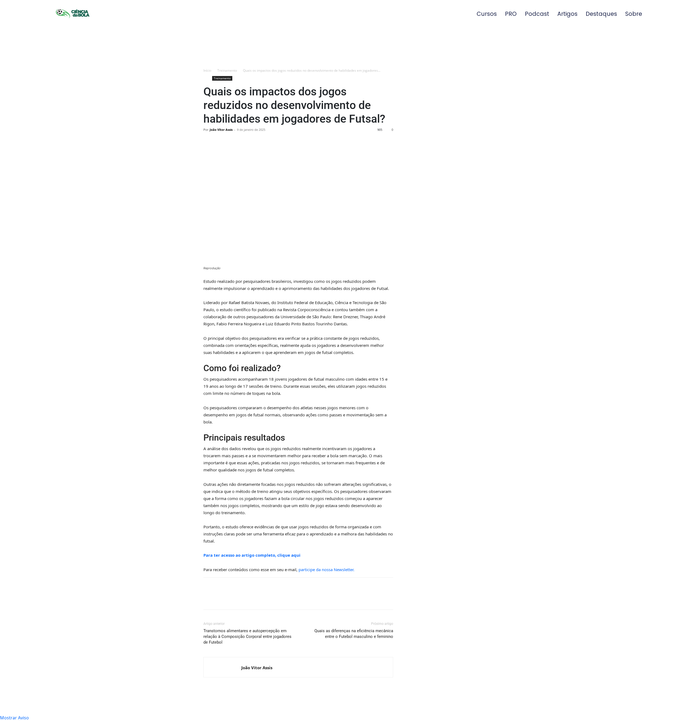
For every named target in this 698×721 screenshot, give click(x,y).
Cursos (487, 14)
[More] (259, 142)
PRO (511, 14)
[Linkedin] (233, 142)
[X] (221, 142)
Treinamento (227, 70)
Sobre (633, 14)
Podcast (537, 14)
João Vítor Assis (221, 130)
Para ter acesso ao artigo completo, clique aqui (251, 555)
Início (207, 70)
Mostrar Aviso (14, 718)
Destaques (601, 14)
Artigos (567, 14)
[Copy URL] (246, 142)
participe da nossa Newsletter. (326, 569)
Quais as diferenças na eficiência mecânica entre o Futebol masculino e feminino (353, 633)
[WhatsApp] (208, 142)
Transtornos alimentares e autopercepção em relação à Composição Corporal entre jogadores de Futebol (247, 636)
